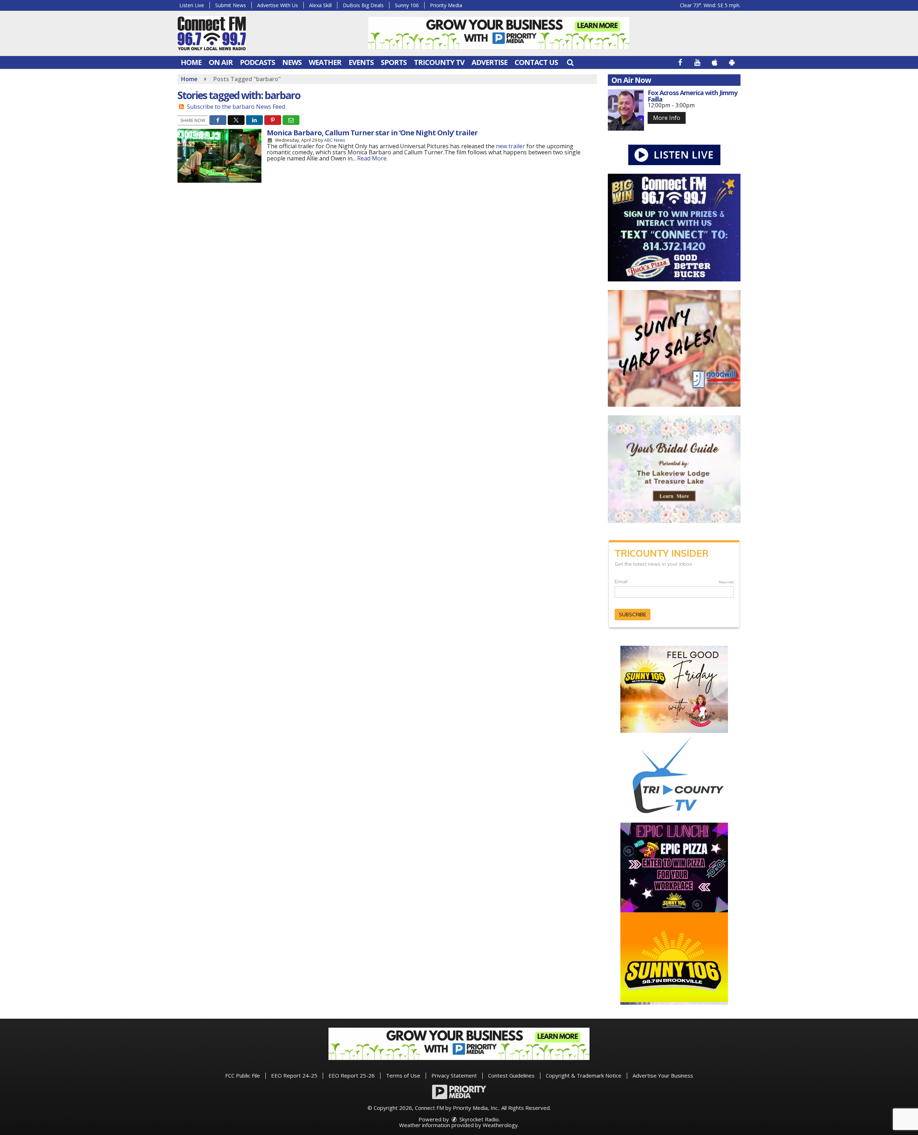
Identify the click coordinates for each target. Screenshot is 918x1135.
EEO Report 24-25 (294, 1075)
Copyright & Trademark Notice (583, 1075)
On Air (221, 62)
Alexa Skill (320, 5)
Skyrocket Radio (478, 1119)
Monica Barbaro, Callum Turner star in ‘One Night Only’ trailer (372, 132)
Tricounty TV (439, 62)
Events (361, 62)
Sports (394, 62)
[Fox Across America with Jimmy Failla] (626, 110)
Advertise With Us (277, 5)
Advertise (489, 62)
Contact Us (536, 62)
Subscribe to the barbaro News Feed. (236, 107)
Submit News (230, 5)
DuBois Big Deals (363, 5)
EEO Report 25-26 (351, 1075)
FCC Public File (242, 1075)
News (292, 62)
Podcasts (257, 62)
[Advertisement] (498, 33)
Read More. (372, 158)
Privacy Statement (454, 1075)
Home (191, 62)
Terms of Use (403, 1075)
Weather (325, 62)
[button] (570, 62)
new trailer (510, 146)
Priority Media (446, 5)
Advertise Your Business (663, 1075)
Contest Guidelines (511, 1075)
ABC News (334, 140)
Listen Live (191, 5)
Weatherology (500, 1125)
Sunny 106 (407, 5)
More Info (666, 118)
